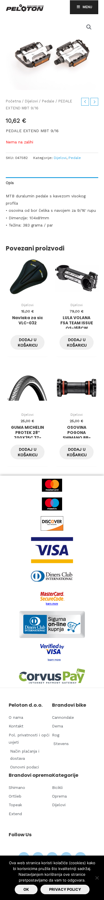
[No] (97, 878)
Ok (26, 889)
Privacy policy (65, 889)
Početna (13, 101)
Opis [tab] (10, 182)
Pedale (48, 101)
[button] (89, 27)
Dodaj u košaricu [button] (28, 342)
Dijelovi (31, 101)
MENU (87, 7)
